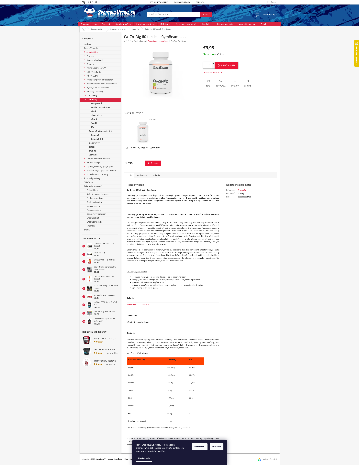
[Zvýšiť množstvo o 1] (213, 63)
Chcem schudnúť (94, 221)
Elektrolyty (96, 115)
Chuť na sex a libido (95, 198)
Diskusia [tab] (156, 175)
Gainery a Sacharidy (95, 60)
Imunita (92, 150)
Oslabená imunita (94, 202)
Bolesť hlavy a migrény (96, 214)
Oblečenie (88, 182)
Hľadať (206, 14)
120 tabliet (144, 304)
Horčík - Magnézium (100, 107)
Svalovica (91, 225)
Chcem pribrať (93, 218)
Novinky (87, 44)
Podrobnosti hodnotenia (158, 41)
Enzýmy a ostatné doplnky (98, 158)
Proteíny (90, 56)
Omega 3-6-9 (97, 139)
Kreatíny (90, 64)
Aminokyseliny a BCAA (96, 68)
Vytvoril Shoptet (270, 459)
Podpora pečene (94, 210)
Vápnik (94, 119)
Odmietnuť (199, 446)
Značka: (178, 41)
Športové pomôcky (92, 178)
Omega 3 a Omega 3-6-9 (100, 131)
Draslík (94, 123)
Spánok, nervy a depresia (97, 194)
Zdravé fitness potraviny (97, 174)
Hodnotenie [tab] (142, 175)
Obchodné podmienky (159, 2)
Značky (87, 229)
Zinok (93, 111)
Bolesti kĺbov (92, 190)
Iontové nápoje (93, 162)
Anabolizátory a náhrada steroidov (102, 83)
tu (163, 451)
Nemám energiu (93, 206)
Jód (92, 127)
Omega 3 (95, 135)
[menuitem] (85, 24)
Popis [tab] (129, 175)
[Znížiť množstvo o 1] (213, 67)
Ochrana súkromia (182, 2)
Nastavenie (144, 458)
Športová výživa (91, 52)
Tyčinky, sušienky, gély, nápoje (100, 166)
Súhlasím (216, 446)
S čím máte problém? (93, 186)
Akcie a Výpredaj (91, 48)
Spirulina (93, 154)
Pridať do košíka (228, 65)
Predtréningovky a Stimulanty (100, 79)
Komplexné (96, 103)
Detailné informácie (211, 72)
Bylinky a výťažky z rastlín (98, 87)
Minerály (93, 99)
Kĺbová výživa (92, 75)
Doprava (200, 2)
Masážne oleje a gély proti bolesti (101, 170)
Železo (92, 146)
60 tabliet (131, 304)
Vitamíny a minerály (95, 91)
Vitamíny (93, 95)
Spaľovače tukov (94, 71)
